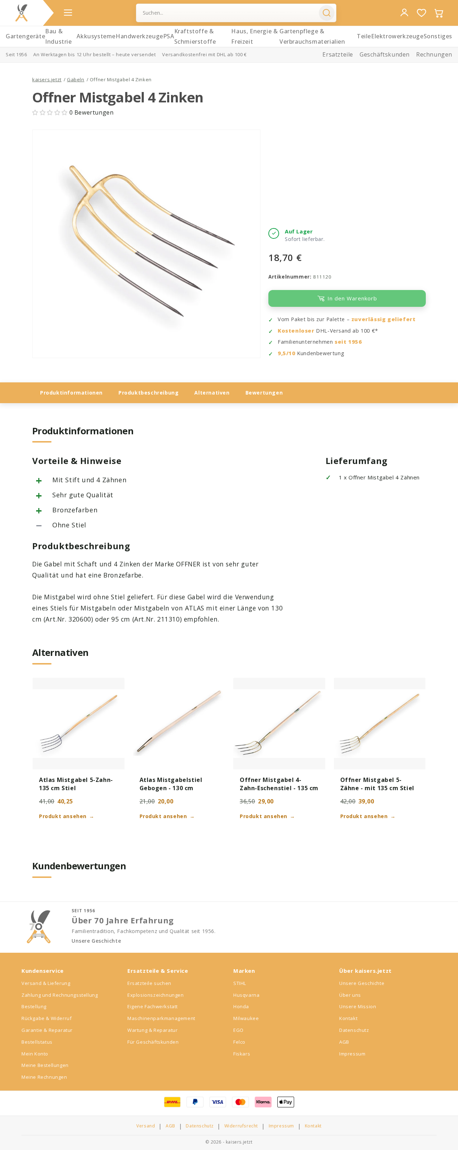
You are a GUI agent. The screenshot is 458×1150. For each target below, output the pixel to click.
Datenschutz (354, 1030)
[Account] (404, 12)
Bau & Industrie (58, 36)
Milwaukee (246, 1018)
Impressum (352, 1053)
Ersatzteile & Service (157, 970)
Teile (364, 36)
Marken (244, 970)
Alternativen (211, 392)
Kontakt (348, 1018)
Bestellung (34, 1006)
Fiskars (241, 1053)
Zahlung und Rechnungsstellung (59, 995)
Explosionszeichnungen (155, 995)
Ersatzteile (337, 54)
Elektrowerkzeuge (397, 36)
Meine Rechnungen (44, 1077)
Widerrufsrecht (241, 1126)
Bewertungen (264, 392)
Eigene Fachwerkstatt (152, 1006)
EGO (238, 1030)
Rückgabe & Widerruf (46, 1018)
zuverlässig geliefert (383, 319)
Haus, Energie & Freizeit (254, 36)
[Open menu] (68, 12)
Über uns (350, 995)
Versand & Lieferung (45, 983)
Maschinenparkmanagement (161, 1018)
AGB (344, 1042)
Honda (241, 1006)
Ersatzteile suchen (149, 983)
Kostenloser (296, 330)
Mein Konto (34, 1053)
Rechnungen (434, 54)
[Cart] (439, 13)
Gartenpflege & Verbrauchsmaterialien (312, 36)
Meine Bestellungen (45, 1065)
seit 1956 (348, 341)
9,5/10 (287, 353)
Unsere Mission (357, 1006)
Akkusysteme (96, 36)
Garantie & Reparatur (47, 1030)
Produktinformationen (71, 392)
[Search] (327, 13)
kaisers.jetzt (47, 79)
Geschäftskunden (385, 54)
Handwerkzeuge (139, 36)
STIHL (239, 983)
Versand (145, 1126)
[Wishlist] (421, 13)
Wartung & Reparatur (152, 1030)
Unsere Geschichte (96, 941)
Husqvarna (246, 995)
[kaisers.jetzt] (21, 13)
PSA (168, 36)
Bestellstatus (37, 1042)
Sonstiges (438, 36)
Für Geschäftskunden (153, 1042)
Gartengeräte (25, 36)
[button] (50, 112)
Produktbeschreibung (148, 392)
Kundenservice (42, 970)
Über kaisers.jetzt (365, 970)
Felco (239, 1042)
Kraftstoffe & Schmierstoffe (195, 36)
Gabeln (75, 79)
